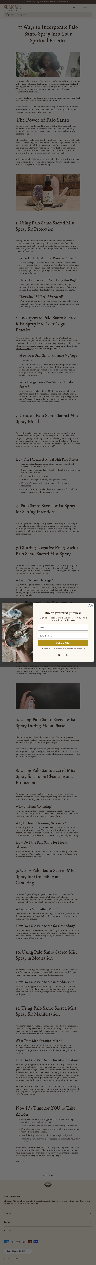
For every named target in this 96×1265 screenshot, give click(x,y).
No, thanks (63, 655)
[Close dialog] (91, 606)
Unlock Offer (63, 643)
